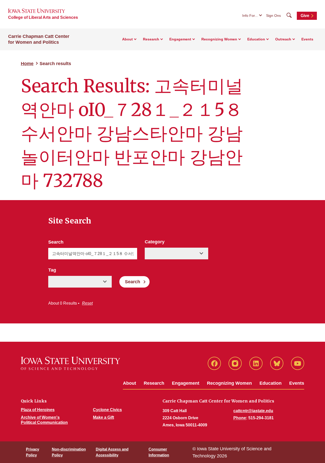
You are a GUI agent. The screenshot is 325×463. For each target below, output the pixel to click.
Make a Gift (103, 417)
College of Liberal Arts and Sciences (43, 17)
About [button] (127, 39)
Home (27, 63)
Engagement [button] (180, 39)
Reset (87, 303)
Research (154, 383)
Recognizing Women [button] (219, 39)
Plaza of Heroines (38, 410)
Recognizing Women (229, 383)
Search (55, 242)
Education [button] (256, 39)
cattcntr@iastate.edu (253, 411)
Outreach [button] (283, 39)
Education (270, 383)
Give (305, 15)
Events (307, 39)
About (129, 383)
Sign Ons (273, 15)
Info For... (250, 15)
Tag (52, 270)
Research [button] (151, 39)
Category (155, 241)
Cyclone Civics (107, 410)
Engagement (185, 383)
